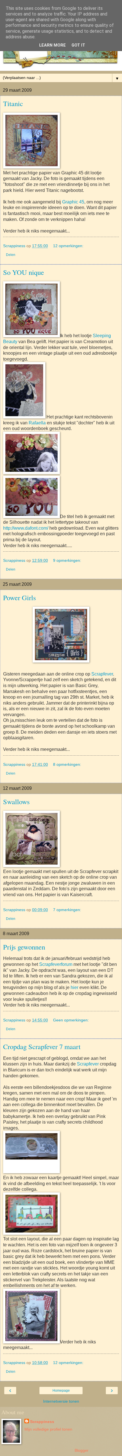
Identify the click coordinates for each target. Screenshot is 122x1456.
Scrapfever (102, 674)
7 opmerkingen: (67, 909)
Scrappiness (42, 1421)
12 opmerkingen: (68, 246)
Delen (10, 255)
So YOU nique (23, 272)
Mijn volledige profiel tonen (48, 1429)
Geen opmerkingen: (71, 1020)
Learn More (52, 45)
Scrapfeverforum (55, 964)
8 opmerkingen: (67, 764)
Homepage (61, 1391)
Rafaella (37, 422)
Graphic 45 (73, 201)
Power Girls (19, 597)
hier (74, 987)
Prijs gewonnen (24, 946)
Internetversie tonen (61, 1401)
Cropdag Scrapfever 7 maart (42, 1046)
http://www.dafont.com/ (25, 528)
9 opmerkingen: (67, 560)
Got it (78, 45)
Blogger (81, 1450)
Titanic (13, 103)
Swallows (16, 801)
